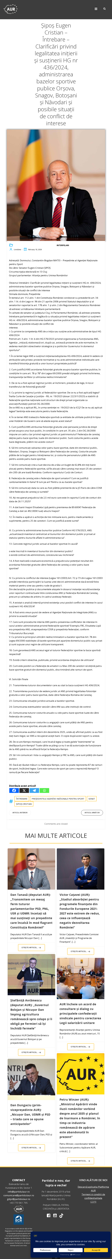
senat (92, 798)
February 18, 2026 (35, 249)
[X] (24, 790)
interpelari (63, 245)
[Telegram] (34, 790)
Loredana (17, 249)
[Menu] (96, 9)
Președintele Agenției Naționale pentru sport (58, 798)
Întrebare (21, 798)
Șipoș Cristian (24, 804)
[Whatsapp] (44, 790)
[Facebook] (14, 790)
